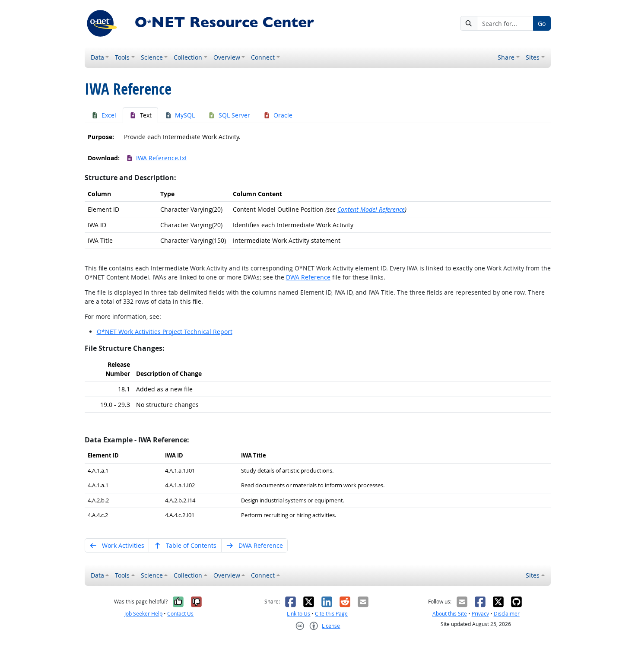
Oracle (282, 115)
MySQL (185, 115)
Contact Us (180, 613)
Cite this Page (331, 613)
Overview (226, 57)
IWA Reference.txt (161, 158)
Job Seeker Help (143, 613)
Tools (122, 57)
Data (97, 57)
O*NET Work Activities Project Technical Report (164, 331)
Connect (263, 57)
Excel (109, 115)
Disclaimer (507, 613)
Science (152, 57)
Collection (188, 57)
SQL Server (234, 115)
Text (146, 115)
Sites (533, 57)
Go (542, 23)
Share (506, 57)
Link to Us (298, 613)
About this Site (449, 613)
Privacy (480, 613)
